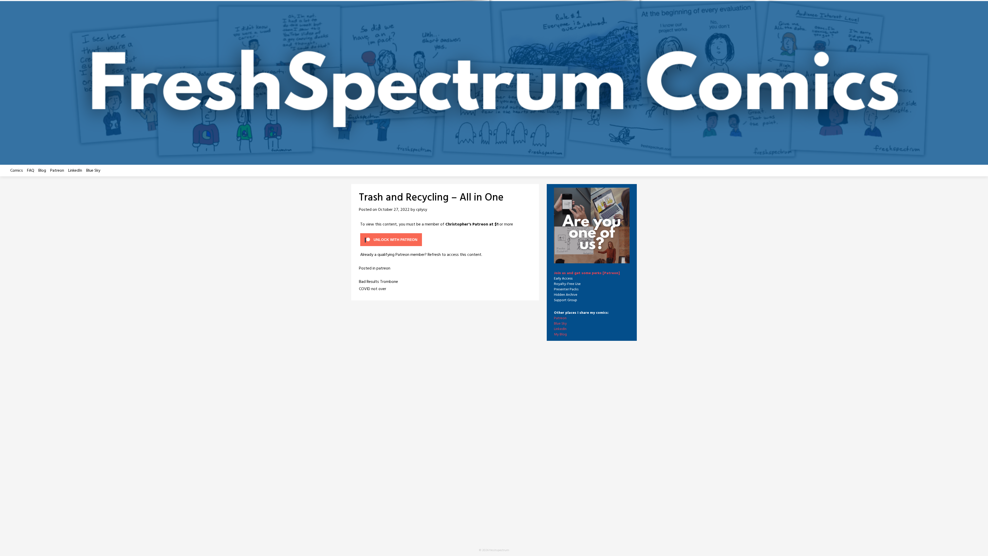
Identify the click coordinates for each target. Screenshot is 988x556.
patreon (383, 268)
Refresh (434, 254)
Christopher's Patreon (466, 224)
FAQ (30, 170)
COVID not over (372, 289)
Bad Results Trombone (378, 282)
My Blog (560, 334)
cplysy (421, 209)
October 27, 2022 (394, 209)
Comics (16, 170)
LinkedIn (75, 170)
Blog (42, 170)
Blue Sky (93, 170)
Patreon (57, 170)
